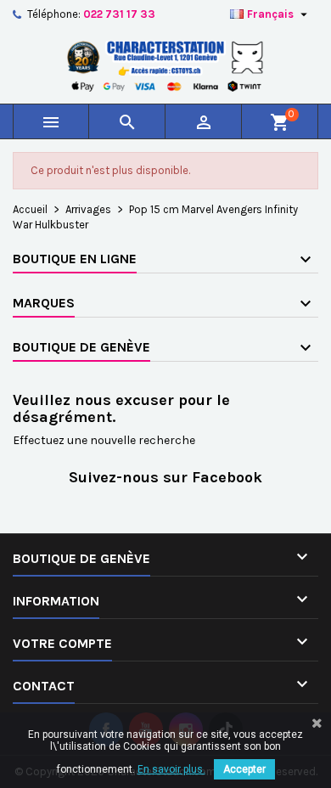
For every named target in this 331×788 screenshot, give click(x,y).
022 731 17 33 (119, 14)
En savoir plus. (171, 769)
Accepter (244, 769)
